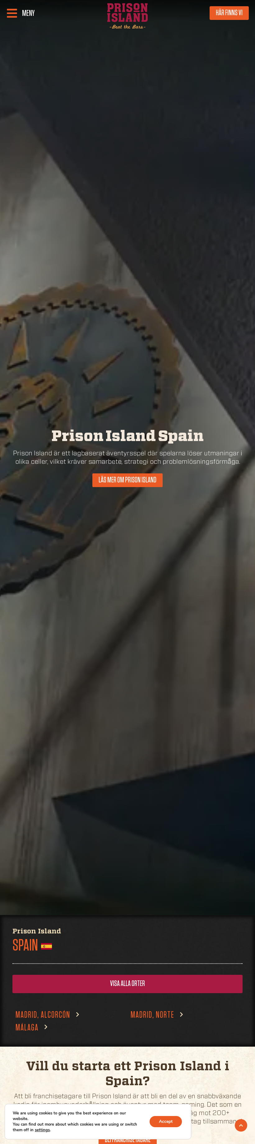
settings (42, 1130)
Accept (166, 1121)
